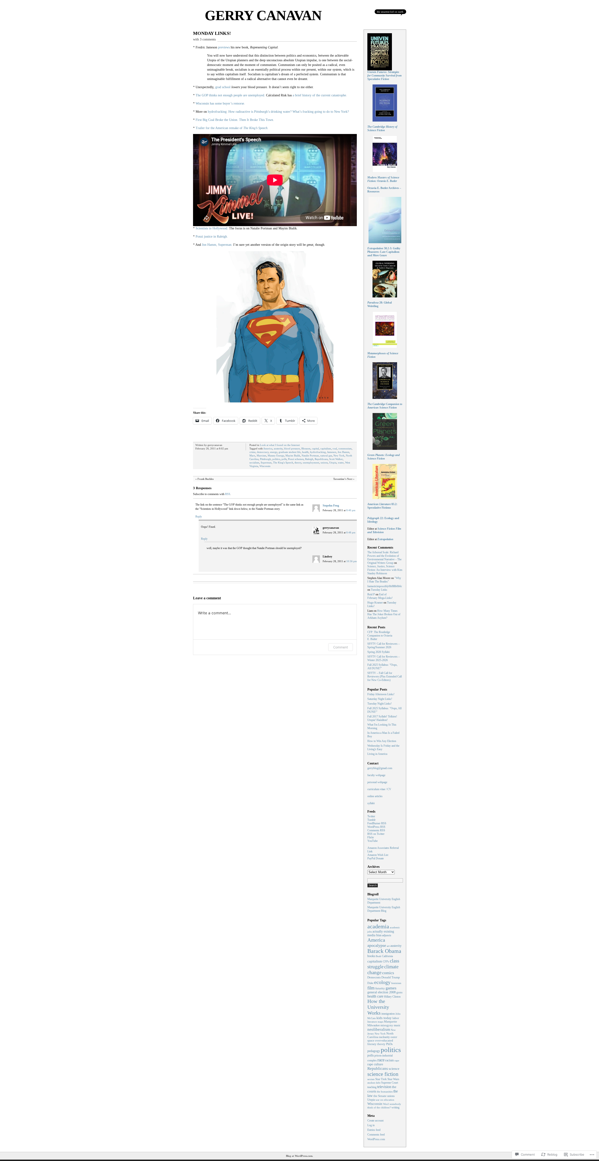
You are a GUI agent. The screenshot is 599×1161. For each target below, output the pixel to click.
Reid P (371, 594)
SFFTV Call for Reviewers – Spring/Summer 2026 (383, 645)
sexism (371, 1079)
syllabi (371, 803)
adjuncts (386, 935)
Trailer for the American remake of (232, 128)
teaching (371, 1087)
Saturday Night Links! (379, 699)
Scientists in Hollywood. (212, 228)
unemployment (311, 462)
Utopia (332, 462)
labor (395, 1018)
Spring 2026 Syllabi (378, 652)
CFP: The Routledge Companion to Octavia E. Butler (379, 635)
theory (298, 462)
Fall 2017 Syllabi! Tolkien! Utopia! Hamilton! (382, 718)
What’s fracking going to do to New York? (320, 111)
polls (284, 459)
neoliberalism (378, 1029)
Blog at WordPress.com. (299, 1155)
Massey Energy (276, 455)
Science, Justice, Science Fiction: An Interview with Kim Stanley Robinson (384, 570)
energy (273, 452)
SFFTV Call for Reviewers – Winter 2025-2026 (383, 658)
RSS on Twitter (375, 833)
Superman (266, 462)
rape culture (375, 1064)
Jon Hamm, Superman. (217, 244)
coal (334, 448)
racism (389, 1060)
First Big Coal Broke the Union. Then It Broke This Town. (235, 120)
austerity (278, 448)
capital (315, 448)
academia (378, 926)
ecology (382, 982)
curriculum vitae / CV (379, 789)
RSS (227, 494)
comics (388, 972)
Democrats (374, 977)
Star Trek (381, 1079)
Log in (371, 1125)
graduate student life (290, 452)
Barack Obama (384, 951)
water (341, 462)
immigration (388, 1013)
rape (396, 1060)
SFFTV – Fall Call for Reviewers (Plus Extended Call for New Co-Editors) (384, 676)
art (388, 945)
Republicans (321, 459)
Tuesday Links (379, 589)
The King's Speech (283, 462)
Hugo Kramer (375, 602)
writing (395, 1107)
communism (345, 448)
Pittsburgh (265, 459)
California (387, 956)
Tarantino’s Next (342, 478)
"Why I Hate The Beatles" (384, 579)
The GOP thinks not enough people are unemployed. (230, 95)
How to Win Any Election (381, 741)
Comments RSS (376, 830)
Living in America (377, 754)
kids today (384, 1018)
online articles (375, 796)
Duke (370, 983)
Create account (375, 1120)
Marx (252, 455)
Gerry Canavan (263, 15)
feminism (396, 983)
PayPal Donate (375, 858)
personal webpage (377, 782)
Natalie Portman (310, 455)
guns (399, 992)
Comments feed (376, 1134)
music (397, 1025)
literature (372, 1021)
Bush (378, 956)
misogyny (386, 1025)
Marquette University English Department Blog (383, 909)
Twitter (371, 816)
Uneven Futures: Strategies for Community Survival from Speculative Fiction (384, 75)
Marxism (261, 455)
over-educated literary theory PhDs (380, 1042)
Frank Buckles (205, 478)
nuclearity (384, 1037)
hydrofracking (217, 111)
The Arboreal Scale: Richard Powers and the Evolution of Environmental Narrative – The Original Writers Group (384, 557)
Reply (198, 516)
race (380, 1059)
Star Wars (393, 1079)
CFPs (386, 961)
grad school (222, 87)
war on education (385, 1099)
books (371, 956)
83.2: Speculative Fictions (382, 506)
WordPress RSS (376, 826)
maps (380, 1021)
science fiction (382, 1074)
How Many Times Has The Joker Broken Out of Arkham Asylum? (383, 614)
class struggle (383, 963)
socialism (254, 462)
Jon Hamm (343, 452)
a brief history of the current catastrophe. (320, 95)
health (305, 452)
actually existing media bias (380, 933)
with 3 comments (204, 39)
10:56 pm (351, 561)
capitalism (325, 448)
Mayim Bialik (292, 455)
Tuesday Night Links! (379, 703)
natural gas (326, 455)
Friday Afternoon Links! (380, 694)
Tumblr (371, 819)
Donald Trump (390, 977)
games (391, 988)
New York (338, 455)
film (371, 987)
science (394, 1069)
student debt (373, 1082)
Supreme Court (389, 1082)
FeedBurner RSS (376, 823)
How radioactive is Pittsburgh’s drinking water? (260, 111)
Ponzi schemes (296, 459)
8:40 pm (350, 510)
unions (324, 462)
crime (252, 452)
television (384, 1087)
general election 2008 (381, 992)
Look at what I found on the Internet (280, 445)
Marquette (390, 1021)
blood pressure (292, 448)
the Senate (380, 1096)
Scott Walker (336, 459)
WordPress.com (376, 1139)
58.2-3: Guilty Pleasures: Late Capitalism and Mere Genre (383, 252)
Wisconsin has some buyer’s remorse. (220, 103)
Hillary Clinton (392, 996)
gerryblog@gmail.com (379, 768)
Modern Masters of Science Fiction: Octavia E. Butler (383, 179)
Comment (340, 647)
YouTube (372, 841)
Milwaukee (373, 1025)
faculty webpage (376, 775)
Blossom (305, 448)
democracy (263, 452)
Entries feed (373, 1130)
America (267, 448)
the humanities (385, 1091)
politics (276, 459)
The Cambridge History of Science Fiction (382, 128)
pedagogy (373, 1051)
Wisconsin (264, 466)
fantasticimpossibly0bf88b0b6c (384, 586)
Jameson (331, 452)
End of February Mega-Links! (380, 596)
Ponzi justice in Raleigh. (212, 236)
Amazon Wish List (377, 855)
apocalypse (376, 945)
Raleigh (309, 459)
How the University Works (378, 1007)
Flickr (370, 837)
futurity (380, 988)
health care (375, 996)
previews (224, 47)
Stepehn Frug (331, 505)
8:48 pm (350, 532)
